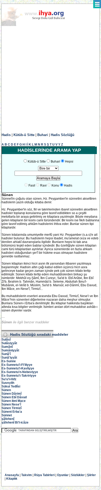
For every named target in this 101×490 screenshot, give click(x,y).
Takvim (26, 475)
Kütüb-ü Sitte (23, 135)
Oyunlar (63, 475)
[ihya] (38, 25)
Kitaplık (11, 478)
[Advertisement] (50, 79)
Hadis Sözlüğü (62, 135)
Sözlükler (78, 475)
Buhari (42, 135)
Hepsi (69, 161)
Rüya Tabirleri (44, 475)
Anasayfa (12, 475)
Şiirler (91, 475)
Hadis (6, 135)
